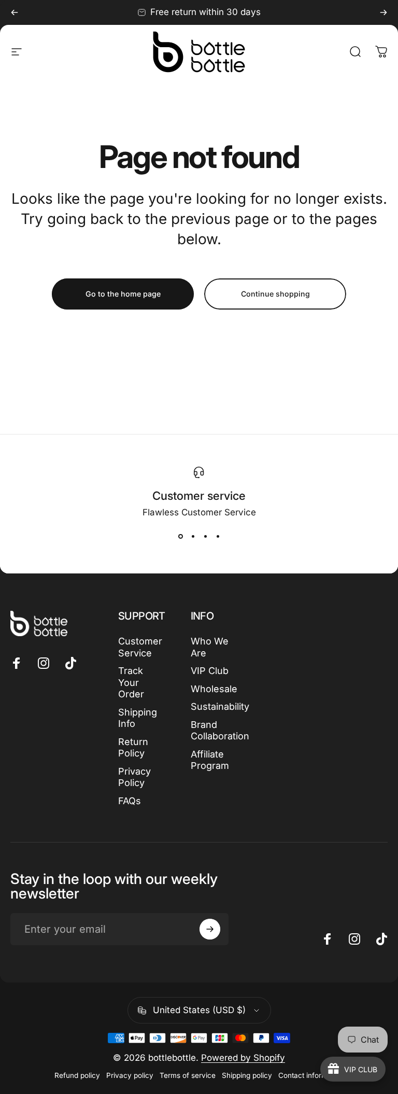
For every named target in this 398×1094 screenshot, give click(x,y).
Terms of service (188, 1075)
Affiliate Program (210, 760)
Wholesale (214, 688)
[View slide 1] (180, 536)
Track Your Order (131, 682)
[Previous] (14, 12)
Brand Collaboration (220, 730)
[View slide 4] (217, 536)
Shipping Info (137, 718)
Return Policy (133, 747)
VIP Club (210, 670)
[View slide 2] (193, 536)
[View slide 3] (205, 536)
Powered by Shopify (243, 1058)
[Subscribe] (210, 929)
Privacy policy (129, 1075)
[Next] (383, 12)
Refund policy (77, 1075)
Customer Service (140, 647)
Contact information (311, 1075)
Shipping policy (247, 1075)
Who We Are (210, 647)
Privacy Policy (134, 777)
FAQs (129, 800)
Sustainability (220, 706)
